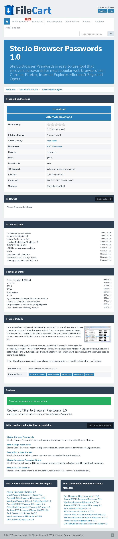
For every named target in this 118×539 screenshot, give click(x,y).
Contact (68, 535)
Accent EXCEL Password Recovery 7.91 (26, 498)
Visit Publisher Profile (100, 425)
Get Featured (104, 198)
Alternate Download (59, 117)
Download (59, 109)
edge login (89, 374)
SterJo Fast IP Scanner (18, 467)
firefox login (78, 374)
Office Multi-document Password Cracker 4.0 (28, 507)
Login (110, 11)
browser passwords (37, 374)
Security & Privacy (28, 89)
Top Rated (37, 21)
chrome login (66, 374)
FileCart (28, 11)
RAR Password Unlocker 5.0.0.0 (22, 513)
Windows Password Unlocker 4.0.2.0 (24, 516)
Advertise (78, 535)
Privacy (58, 535)
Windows (21, 21)
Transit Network (19, 535)
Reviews (99, 21)
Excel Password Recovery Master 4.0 (24, 494)
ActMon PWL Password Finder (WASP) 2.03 (28, 510)
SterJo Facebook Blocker (19, 452)
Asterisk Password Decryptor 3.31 (80, 520)
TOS (51, 535)
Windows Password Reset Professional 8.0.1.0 (29, 501)
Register (102, 11)
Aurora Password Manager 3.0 (21, 491)
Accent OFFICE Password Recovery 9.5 (26, 504)
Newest (87, 21)
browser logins (53, 374)
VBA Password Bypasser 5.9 (20, 519)
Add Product (13, 27)
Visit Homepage (54, 146)
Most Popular (54, 21)
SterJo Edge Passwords (19, 444)
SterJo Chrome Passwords (20, 437)
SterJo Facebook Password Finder (24, 460)
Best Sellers (72, 21)
